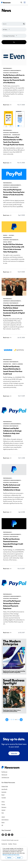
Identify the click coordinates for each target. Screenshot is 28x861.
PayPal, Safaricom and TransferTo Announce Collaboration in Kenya (11, 487)
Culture (11, 235)
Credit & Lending (17, 364)
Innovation (7, 134)
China (3, 801)
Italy (3, 812)
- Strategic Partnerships (9, 36)
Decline (9, 857)
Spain (3, 822)
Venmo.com (4, 774)
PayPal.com (4, 772)
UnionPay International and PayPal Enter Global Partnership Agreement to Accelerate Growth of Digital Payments (14, 310)
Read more (6, 104)
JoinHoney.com (5, 777)
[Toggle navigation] (24, 2)
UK (2, 825)
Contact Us (4, 843)
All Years (5, 29)
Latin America (5, 819)
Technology (16, 134)
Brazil (3, 794)
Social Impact (7, 242)
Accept (19, 857)
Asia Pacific (4, 789)
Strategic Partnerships (10, 72)
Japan (3, 816)
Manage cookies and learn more (11, 854)
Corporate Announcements (12, 70)
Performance (7, 68)
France (3, 804)
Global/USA (5, 786)
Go (14, 42)
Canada (4, 797)
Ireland (3, 810)
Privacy (15, 843)
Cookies (10, 843)
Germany (4, 807)
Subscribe (14, 753)
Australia (4, 792)
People (5, 235)
